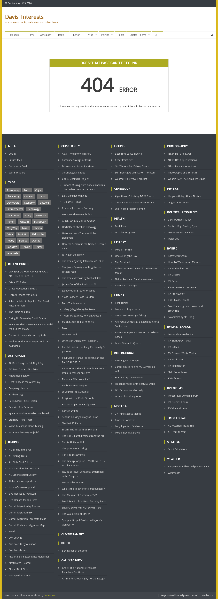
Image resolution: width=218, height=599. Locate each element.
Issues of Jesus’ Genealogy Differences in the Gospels (83, 474)
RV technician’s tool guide (182, 287)
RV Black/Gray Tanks (179, 340)
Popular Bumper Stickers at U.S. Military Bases (137, 334)
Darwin (42, 196)
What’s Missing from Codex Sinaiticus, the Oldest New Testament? (84, 187)
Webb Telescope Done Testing (26, 426)
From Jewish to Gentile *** (77, 214)
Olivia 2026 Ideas (18, 282)
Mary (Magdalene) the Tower (80, 309)
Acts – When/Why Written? (76, 153)
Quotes (36, 240)
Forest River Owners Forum (183, 395)
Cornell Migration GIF (20, 512)
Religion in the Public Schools (78, 398)
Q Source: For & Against (75, 391)
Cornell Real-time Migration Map (27, 525)
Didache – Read (72, 201)
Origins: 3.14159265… (179, 202)
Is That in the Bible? (73, 254)
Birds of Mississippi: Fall (22, 487)
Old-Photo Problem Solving (130, 208)
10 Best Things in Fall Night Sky (26, 363)
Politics (105, 35)
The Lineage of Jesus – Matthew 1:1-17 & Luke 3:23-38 (83, 463)
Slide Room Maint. (178, 372)
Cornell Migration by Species (24, 506)
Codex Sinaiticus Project (75, 178)
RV (156, 35)
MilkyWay (12, 228)
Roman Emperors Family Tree (78, 404)
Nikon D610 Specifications (182, 160)
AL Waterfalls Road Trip (181, 425)
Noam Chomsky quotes (128, 396)
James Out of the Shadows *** (79, 284)
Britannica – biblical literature (78, 166)
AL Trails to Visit (177, 432)
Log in (12, 153)
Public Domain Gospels (75, 385)
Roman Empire (70, 410)
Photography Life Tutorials (182, 172)
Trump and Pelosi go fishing (130, 315)
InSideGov (173, 238)
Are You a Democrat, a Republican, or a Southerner (137, 324)
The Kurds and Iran (19, 311)
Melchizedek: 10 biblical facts (78, 321)
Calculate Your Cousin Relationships (134, 202)
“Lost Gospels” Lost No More (78, 296)
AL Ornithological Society (22, 474)
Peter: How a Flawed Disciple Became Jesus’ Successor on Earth (83, 371)
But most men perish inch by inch (27, 335)
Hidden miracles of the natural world (135, 383)
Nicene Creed (69, 334)
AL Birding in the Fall (20, 449)
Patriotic (22, 234)
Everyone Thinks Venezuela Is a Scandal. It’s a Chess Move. (31, 326)
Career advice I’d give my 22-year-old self (135, 369)
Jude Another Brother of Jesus (78, 290)
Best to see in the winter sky (24, 382)
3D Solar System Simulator (23, 369)
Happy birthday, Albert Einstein (184, 196)
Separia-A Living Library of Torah (80, 417)
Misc (90, 35)
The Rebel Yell (122, 262)
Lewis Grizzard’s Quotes (128, 343)
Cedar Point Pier (124, 160)
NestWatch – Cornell (20, 562)
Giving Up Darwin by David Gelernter (29, 318)
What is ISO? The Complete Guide (186, 178)
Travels (26, 246)
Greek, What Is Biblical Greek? (78, 220)
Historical (41, 215)
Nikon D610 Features (179, 153)
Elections (44, 202)
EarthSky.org (16, 394)
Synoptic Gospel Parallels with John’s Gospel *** (82, 522)
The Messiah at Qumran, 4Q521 (79, 495)
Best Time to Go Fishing (128, 153)
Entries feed (15, 160)
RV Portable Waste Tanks (182, 353)
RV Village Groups (177, 408)
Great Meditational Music (23, 288)
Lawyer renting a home (128, 309)
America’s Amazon (125, 420)
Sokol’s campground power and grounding (185, 308)
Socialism (12, 246)
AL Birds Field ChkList (21, 462)
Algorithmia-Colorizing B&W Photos (134, 196)
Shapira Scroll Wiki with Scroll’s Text (81, 507)
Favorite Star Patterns (21, 407)
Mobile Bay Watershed (127, 432)
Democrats (13, 202)
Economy (29, 202)
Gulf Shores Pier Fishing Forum (132, 166)
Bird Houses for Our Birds (23, 500)
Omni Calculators (177, 449)
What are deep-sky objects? (24, 432)
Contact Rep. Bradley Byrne (183, 226)
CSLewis (29, 196)
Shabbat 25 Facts (71, 423)
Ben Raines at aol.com (74, 550)
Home (31, 35)
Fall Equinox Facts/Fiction (23, 400)
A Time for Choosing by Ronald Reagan (83, 578)
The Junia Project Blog (74, 448)
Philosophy (38, 234)
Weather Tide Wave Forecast (131, 178)
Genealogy (45, 35)
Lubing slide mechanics (180, 334)
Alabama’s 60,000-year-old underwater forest (136, 270)
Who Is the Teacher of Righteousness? (83, 488)
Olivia (10, 234)
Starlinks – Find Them (21, 419)
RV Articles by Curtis (179, 268)
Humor (76, 35)
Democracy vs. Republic (181, 232)
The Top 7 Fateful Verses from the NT (83, 435)
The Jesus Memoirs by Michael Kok (81, 278)
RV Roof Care (175, 359)
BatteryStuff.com (177, 255)
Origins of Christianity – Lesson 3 (80, 340)
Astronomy (13, 190)
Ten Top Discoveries (73, 454)
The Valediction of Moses (76, 513)
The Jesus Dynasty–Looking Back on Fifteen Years (82, 269)
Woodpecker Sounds (20, 575)
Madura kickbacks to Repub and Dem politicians (29, 343)
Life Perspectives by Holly (129, 390)
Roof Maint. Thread (178, 300)
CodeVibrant (50, 595)
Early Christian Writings (74, 195)
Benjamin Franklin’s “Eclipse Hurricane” (189, 466)
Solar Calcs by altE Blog (181, 317)
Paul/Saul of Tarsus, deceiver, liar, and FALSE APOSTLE (83, 360)
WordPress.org (17, 172)
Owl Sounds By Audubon (22, 544)
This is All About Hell (73, 442)
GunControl (13, 215)
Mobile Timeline (124, 249)
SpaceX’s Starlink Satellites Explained (29, 413)
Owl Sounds (15, 537)
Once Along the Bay (126, 255)
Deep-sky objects (18, 388)
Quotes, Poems (138, 35)
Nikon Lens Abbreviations (182, 166)
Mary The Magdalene (73, 303)
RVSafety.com (175, 378)
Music (25, 228)
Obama (38, 228)
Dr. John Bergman (125, 232)
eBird (12, 531)
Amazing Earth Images (127, 360)
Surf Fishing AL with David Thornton (135, 172)
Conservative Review (179, 219)
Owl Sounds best (18, 550)
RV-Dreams (174, 274)
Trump (38, 246)
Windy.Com (174, 472)
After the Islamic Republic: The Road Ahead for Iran (29, 303)
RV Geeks (173, 281)
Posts (121, 35)
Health (60, 35)
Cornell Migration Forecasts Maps (27, 518)
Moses (65, 328)
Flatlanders (14, 35)
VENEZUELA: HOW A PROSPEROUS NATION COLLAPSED (28, 274)
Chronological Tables (73, 172)
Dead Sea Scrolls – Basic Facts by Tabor (84, 501)
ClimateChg (13, 196)
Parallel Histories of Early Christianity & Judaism (83, 349)
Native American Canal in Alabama (134, 279)
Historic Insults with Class (23, 294)
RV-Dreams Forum (178, 402)
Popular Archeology (126, 285)
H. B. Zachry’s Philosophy (129, 377)
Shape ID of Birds (18, 569)
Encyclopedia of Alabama (129, 426)
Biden (27, 190)
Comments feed (18, 166)
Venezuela (12, 253)
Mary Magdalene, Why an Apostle (82, 315)
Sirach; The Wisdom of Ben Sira (79, 429)
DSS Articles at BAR (73, 482)
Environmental (15, 209)
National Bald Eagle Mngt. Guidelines (29, 556)
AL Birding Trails (18, 455)
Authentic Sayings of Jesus (76, 160)
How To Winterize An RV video (184, 262)
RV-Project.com (176, 293)
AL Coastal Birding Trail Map (24, 468)
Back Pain (120, 226)
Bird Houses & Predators (22, 493)
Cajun (38, 190)
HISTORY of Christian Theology (79, 227)
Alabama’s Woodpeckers (22, 481)
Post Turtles (121, 302)
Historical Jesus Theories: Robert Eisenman (80, 235)
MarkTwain (40, 221)
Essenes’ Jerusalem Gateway (77, 208)
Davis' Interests (24, 16)
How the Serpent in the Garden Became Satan (84, 246)
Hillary (27, 215)
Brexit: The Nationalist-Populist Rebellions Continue (79, 570)
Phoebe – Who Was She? (76, 379)
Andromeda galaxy (19, 375)
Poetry (10, 240)
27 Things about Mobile (128, 413)
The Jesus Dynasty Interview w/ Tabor (83, 261)
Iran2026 (24, 221)
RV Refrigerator (176, 365)
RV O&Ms (173, 346)
